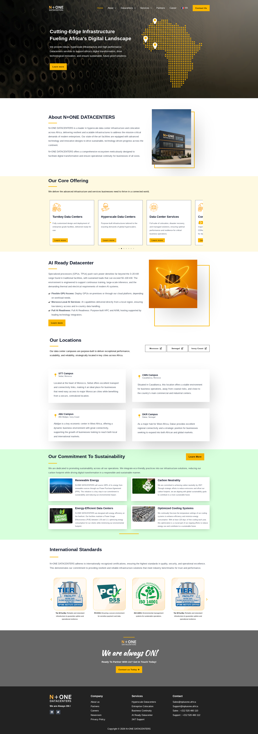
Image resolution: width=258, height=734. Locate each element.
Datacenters (127, 8)
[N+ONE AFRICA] (56, 8)
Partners (160, 8)
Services (144, 8)
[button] (114, 8)
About (110, 8)
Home (100, 8)
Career (173, 8)
